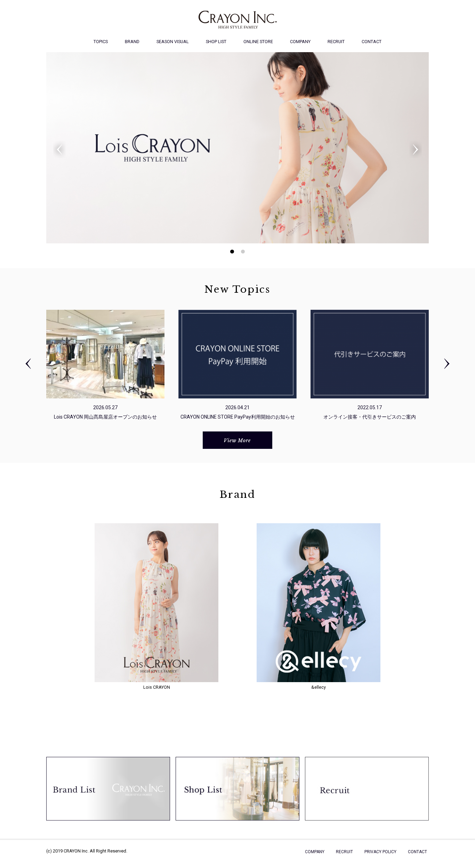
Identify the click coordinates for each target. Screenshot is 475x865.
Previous (59, 149)
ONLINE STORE (258, 41)
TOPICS (101, 41)
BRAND (132, 41)
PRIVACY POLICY (380, 851)
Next (415, 149)
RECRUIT (336, 41)
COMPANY (300, 41)
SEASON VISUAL (172, 41)
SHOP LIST (216, 41)
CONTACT (371, 41)
